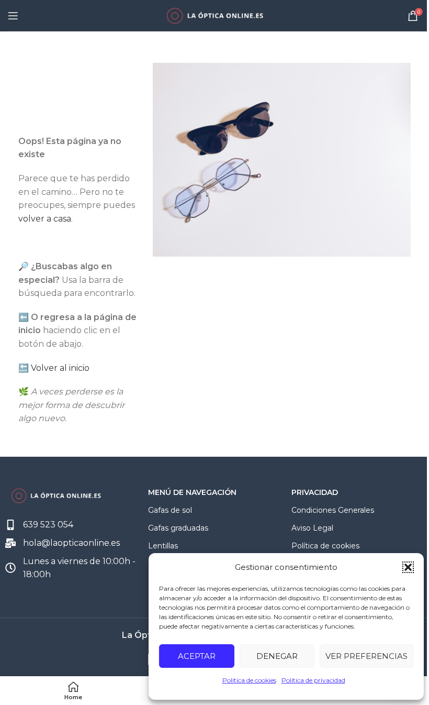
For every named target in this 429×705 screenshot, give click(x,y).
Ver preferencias (366, 656)
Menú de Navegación (192, 492)
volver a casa (44, 219)
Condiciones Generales (332, 510)
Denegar (277, 656)
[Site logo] (214, 15)
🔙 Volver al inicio (53, 368)
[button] (408, 567)
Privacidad (314, 492)
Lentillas (163, 545)
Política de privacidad (313, 680)
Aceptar (197, 656)
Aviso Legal (312, 528)
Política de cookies (249, 680)
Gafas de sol (170, 510)
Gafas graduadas (178, 528)
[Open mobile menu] (13, 15)
